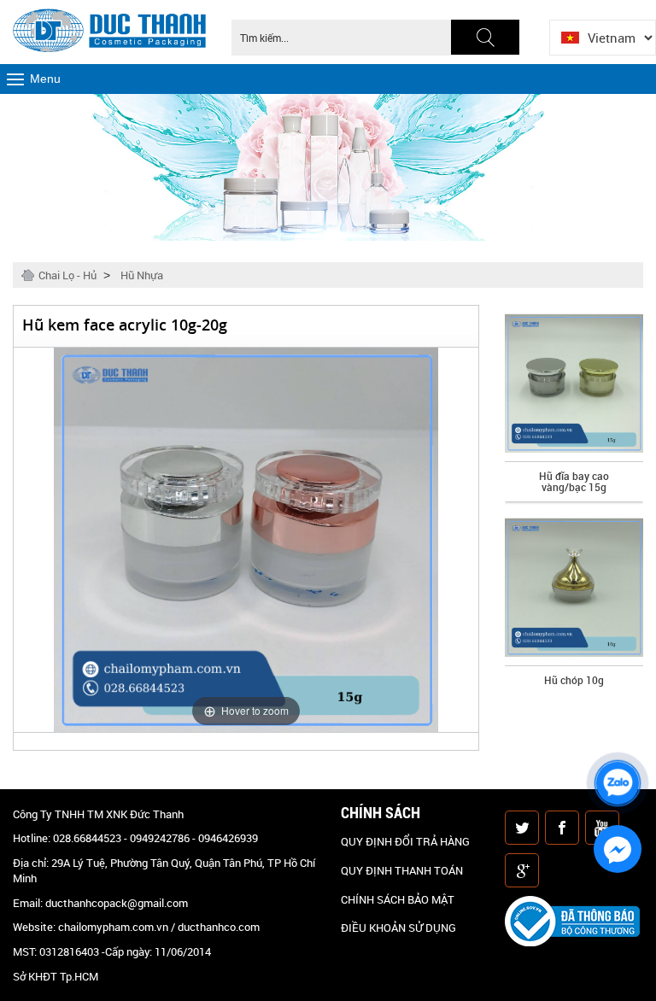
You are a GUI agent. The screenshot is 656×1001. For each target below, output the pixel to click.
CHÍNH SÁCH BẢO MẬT (397, 899)
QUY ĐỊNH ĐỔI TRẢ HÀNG (405, 841)
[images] (523, 830)
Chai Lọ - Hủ (67, 275)
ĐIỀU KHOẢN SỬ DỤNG (398, 927)
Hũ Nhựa (141, 275)
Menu (45, 78)
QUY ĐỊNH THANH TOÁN (402, 870)
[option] (574, 408)
